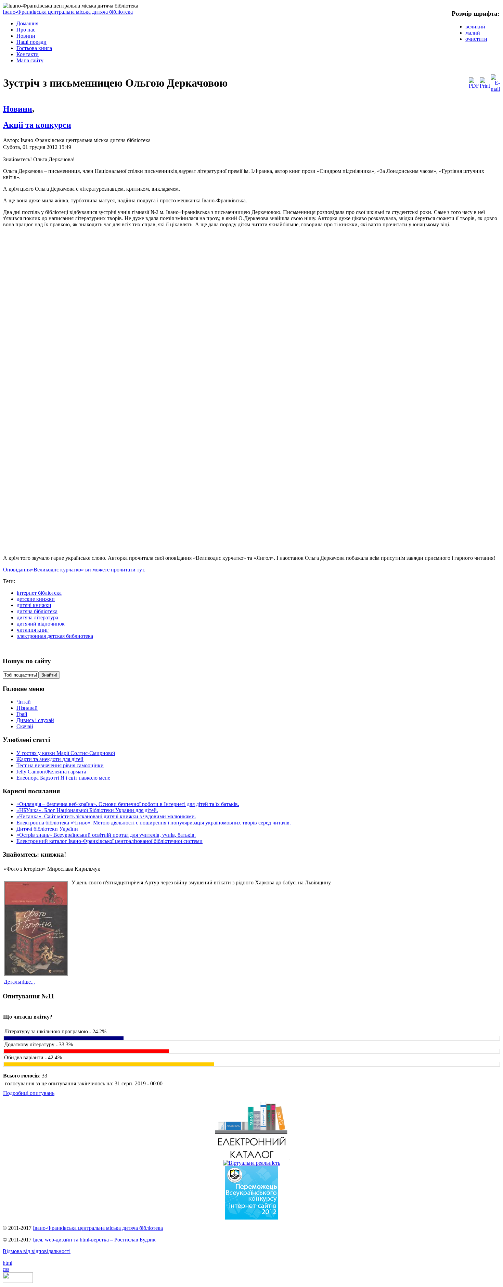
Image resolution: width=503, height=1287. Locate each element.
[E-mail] (495, 89)
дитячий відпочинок (41, 624)
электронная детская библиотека (55, 636)
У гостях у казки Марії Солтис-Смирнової (65, 753)
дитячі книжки (34, 605)
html (7, 1263)
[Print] (485, 86)
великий (475, 26)
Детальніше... (19, 982)
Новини (17, 108)
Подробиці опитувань (28, 1093)
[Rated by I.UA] (18, 1281)
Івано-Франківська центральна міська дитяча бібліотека (68, 12)
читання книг (33, 630)
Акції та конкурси (37, 125)
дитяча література (37, 617)
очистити (476, 39)
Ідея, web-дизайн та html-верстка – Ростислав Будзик (94, 1239)
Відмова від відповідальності (36, 1251)
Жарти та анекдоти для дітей (49, 759)
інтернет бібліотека (39, 593)
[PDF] (474, 86)
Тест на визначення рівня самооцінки (60, 765)
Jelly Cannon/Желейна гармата (51, 771)
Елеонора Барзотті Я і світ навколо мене (63, 778)
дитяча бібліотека (37, 611)
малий (472, 33)
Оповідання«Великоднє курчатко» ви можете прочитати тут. (74, 569)
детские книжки (36, 599)
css (6, 1269)
